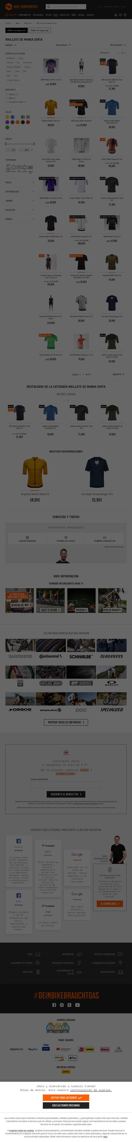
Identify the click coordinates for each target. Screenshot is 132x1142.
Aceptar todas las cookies (64, 1097)
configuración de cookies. (91, 1090)
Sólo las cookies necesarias (66, 1105)
